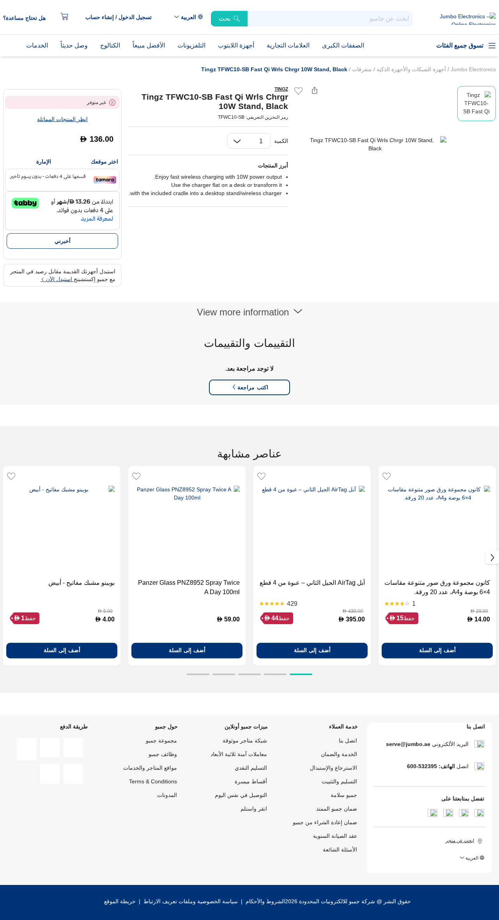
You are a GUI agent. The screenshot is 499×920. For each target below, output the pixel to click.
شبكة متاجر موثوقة (245, 740)
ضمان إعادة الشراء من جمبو (325, 822)
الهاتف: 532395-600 (431, 766)
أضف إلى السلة (437, 650)
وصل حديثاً (74, 45)
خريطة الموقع (120, 901)
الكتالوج (110, 45)
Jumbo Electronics (472, 69)
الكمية (281, 141)
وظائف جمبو (163, 754)
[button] (122, 17)
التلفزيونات (191, 45)
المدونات (167, 795)
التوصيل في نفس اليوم (241, 795)
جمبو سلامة (344, 795)
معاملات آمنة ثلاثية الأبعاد (239, 754)
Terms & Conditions (153, 781)
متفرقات (361, 69)
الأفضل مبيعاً (149, 45)
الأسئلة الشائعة (340, 849)
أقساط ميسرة (251, 781)
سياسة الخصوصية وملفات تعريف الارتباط (190, 901)
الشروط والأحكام (264, 901)
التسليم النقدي (251, 768)
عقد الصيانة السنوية (335, 836)
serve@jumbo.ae (408, 744)
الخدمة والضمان (339, 754)
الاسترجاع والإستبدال (333, 768)
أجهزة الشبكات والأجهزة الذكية (410, 69)
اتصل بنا (348, 740)
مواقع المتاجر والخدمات (150, 768)
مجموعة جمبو (161, 740)
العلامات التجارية (288, 45)
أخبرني (63, 241)
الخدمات (37, 45)
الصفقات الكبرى (343, 45)
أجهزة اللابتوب (236, 45)
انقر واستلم (254, 809)
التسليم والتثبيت (339, 781)
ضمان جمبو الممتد (336, 809)
